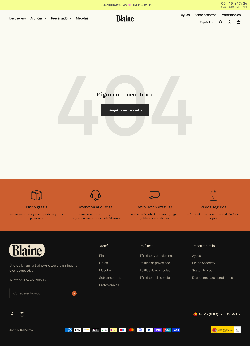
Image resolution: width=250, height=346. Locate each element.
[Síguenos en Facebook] (12, 314)
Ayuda (185, 15)
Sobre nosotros (205, 15)
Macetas (82, 18)
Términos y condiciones (156, 255)
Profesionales (231, 15)
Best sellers (17, 18)
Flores (103, 263)
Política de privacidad (155, 263)
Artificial (36, 18)
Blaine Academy (203, 263)
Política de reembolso (155, 270)
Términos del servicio (155, 277)
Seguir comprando (125, 110)
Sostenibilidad (202, 270)
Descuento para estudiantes (212, 277)
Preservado (59, 18)
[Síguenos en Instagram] (22, 314)
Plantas (104, 255)
